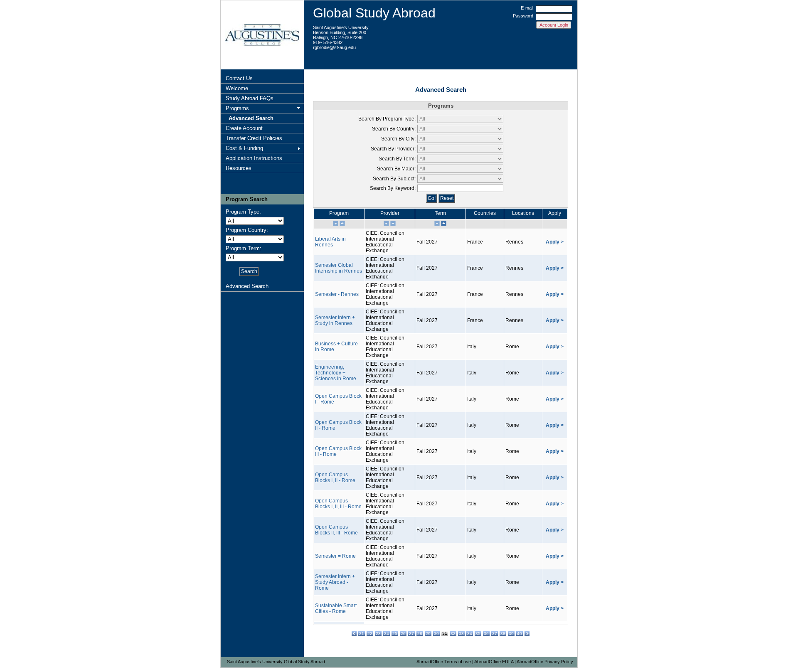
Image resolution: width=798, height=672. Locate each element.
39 (511, 633)
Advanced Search (251, 118)
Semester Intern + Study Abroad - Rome (335, 582)
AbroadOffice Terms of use (443, 661)
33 (461, 633)
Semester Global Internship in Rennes (338, 268)
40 (519, 633)
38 (502, 633)
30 (436, 633)
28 (419, 633)
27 (411, 633)
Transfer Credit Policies (254, 138)
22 (369, 633)
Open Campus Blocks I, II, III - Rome (338, 504)
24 (386, 633)
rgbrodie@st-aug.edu (334, 47)
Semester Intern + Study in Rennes (335, 320)
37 (494, 633)
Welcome (237, 88)
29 (428, 633)
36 (486, 633)
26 (403, 633)
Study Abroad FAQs (249, 98)
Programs (237, 108)
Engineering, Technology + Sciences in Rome (335, 373)
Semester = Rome (335, 556)
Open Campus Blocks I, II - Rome (335, 477)
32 (453, 633)
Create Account (244, 128)
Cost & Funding (244, 148)
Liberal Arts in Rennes (330, 242)
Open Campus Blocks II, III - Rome (336, 530)
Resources (238, 168)
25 (394, 633)
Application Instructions (254, 158)
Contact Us (239, 78)
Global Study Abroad (374, 12)
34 (469, 633)
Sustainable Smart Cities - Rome (336, 608)
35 (477, 633)
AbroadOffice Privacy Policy (545, 661)
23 (378, 633)
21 (361, 633)
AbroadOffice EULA (493, 661)
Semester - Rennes (337, 294)
